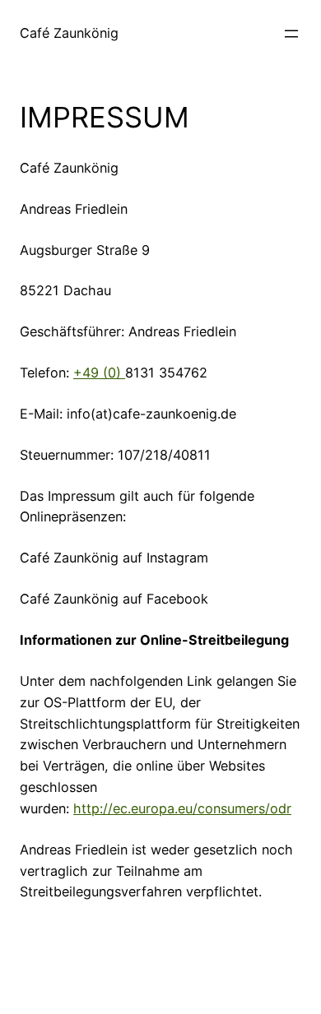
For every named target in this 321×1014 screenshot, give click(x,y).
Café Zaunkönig (69, 33)
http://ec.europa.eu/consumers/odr (182, 808)
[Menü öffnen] (291, 34)
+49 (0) (99, 372)
